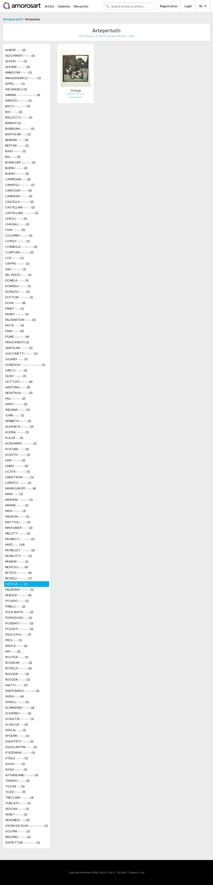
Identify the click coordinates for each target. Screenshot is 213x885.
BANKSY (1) (13, 123)
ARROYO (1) (18, 100)
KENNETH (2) (18, 421)
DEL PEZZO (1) (18, 274)
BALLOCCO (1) (18, 117)
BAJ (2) (13, 111)
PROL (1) (13, 640)
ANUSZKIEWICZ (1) (23, 78)
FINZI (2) (14, 331)
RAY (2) (12, 651)
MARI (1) (14, 494)
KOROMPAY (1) (21, 443)
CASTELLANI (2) (20, 207)
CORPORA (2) (19, 252)
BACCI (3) (17, 106)
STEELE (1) (16, 758)
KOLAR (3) (14, 437)
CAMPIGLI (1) (20, 185)
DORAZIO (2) (17, 291)
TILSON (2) (15, 786)
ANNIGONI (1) (18, 72)
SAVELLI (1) (17, 702)
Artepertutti (13, 19)
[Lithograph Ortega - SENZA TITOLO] (75, 68)
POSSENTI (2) (19, 623)
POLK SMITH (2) (19, 612)
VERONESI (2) (17, 820)
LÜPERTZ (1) (18, 482)
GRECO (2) (16, 370)
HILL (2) (15, 398)
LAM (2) (15, 460)
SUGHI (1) (16, 769)
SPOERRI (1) (17, 735)
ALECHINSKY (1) (20, 55)
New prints (80, 6)
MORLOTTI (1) (18, 556)
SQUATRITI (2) (19, 741)
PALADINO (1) (19, 589)
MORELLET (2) (20, 550)
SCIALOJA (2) (16, 724)
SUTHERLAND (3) (21, 775)
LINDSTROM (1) (19, 477)
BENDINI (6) (16, 140)
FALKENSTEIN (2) (20, 319)
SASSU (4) (14, 696)
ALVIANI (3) (17, 66)
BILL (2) (12, 156)
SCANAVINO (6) (19, 707)
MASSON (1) (17, 516)
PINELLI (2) (15, 606)
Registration (168, 6)
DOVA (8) (15, 303)
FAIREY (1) (17, 314)
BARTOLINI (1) (18, 134)
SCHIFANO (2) (18, 713)
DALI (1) (15, 269)
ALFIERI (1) (16, 61)
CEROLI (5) (16, 218)
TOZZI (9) (15, 792)
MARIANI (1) (19, 499)
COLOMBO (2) (18, 235)
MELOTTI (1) (17, 533)
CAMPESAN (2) (18, 179)
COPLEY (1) (17, 241)
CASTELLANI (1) (21, 213)
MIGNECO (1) (20, 539)
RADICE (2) (16, 645)
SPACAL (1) (15, 730)
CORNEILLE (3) (21, 246)
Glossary (133, 872)
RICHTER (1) (16, 657)
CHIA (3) (15, 230)
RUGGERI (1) (17, 679)
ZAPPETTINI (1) (22, 842)
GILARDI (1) (16, 359)
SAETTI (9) (16, 685)
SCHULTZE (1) (19, 719)
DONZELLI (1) (18, 286)
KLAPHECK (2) (19, 426)
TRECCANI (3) (19, 797)
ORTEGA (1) (16, 584)
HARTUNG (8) (17, 387)
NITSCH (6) (18, 572)
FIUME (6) (17, 336)
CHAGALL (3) (17, 224)
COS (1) (14, 258)
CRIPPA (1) (17, 263)
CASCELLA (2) (19, 201)
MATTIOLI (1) (17, 522)
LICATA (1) (17, 471)
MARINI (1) (16, 505)
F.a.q (142, 872)
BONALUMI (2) (20, 162)
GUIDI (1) (15, 376)
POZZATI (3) (19, 629)
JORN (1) (14, 415)
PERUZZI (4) (18, 595)
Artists (49, 6)
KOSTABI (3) (17, 449)
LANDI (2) (16, 466)
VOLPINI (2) (17, 831)
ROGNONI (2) (18, 662)
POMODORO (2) (18, 617)
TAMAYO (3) (17, 780)
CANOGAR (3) (18, 190)
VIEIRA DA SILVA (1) (26, 825)
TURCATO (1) (18, 803)
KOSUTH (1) (17, 454)
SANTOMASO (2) (22, 690)
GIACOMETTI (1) (21, 353)
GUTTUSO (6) (18, 381)
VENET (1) (16, 814)
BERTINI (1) (17, 145)
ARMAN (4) (22, 95)
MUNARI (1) (16, 561)
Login (188, 6)
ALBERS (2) (15, 50)
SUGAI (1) (15, 764)
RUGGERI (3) (17, 674)
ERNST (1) (14, 308)
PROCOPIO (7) (18, 634)
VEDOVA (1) (17, 808)
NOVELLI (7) (18, 578)
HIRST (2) (16, 404)
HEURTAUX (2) (18, 393)
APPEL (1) (15, 83)
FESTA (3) (14, 325)
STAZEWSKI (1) (20, 752)
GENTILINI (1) (18, 348)
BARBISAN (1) (19, 128)
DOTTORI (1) (19, 297)
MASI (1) (15, 511)
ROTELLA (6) (18, 668)
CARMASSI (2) (18, 196)
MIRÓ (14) (15, 544)
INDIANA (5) (17, 409)
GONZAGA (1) (25, 364)
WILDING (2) (18, 837)
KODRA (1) (17, 432)
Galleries (64, 6)
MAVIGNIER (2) (18, 527)
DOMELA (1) (17, 280)
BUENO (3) (16, 168)
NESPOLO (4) (16, 567)
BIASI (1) (15, 151)
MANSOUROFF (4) (20, 488)
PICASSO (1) (17, 600)
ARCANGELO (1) (16, 89)
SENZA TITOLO (75, 93)
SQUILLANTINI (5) (21, 747)
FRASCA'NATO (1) (17, 342)
